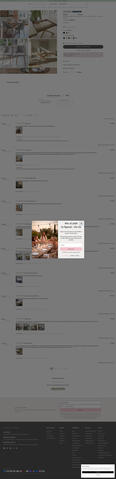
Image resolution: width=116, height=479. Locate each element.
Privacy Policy (77, 252)
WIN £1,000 (71, 249)
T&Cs (71, 252)
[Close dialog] (81, 224)
